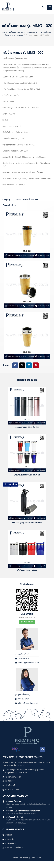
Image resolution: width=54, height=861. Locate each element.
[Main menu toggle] (49, 7)
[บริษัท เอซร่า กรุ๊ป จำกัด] (4, 817)
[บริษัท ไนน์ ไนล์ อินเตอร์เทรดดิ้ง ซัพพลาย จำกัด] (4, 811)
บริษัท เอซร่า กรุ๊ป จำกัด (14, 817)
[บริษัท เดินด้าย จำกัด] (4, 801)
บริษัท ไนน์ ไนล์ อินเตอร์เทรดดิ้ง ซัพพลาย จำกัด (23, 810)
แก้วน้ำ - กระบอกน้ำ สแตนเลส (27, 199)
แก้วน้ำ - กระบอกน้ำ (40, 32)
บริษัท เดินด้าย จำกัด (13, 801)
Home (4, 32)
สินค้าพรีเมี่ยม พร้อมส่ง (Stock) (20, 32)
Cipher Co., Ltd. (36, 858)
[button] (43, 7)
